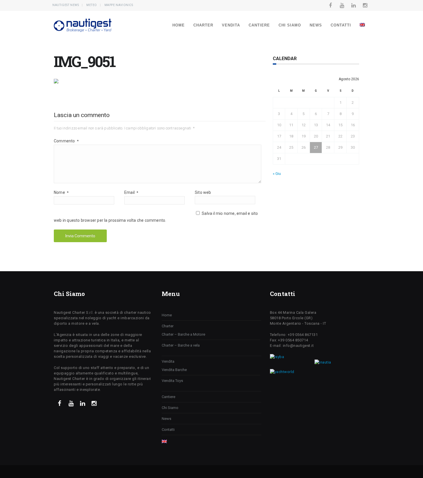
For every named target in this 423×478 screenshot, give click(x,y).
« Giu (277, 173)
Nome (61, 192)
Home (178, 25)
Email (131, 192)
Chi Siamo (290, 25)
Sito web (203, 192)
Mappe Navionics (118, 5)
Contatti (341, 25)
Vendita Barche (174, 370)
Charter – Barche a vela (181, 345)
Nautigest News (65, 5)
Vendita (231, 25)
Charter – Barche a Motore (183, 334)
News (316, 25)
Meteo (91, 5)
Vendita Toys (172, 380)
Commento (66, 141)
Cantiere (259, 25)
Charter (203, 25)
